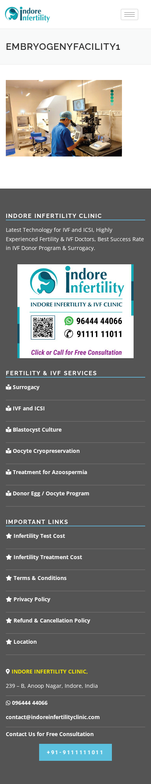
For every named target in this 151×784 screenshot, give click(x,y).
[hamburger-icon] (129, 14)
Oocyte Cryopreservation (45, 450)
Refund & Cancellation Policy (51, 620)
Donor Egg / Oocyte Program (51, 493)
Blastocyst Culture (36, 429)
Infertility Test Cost (38, 535)
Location (24, 641)
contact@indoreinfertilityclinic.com (53, 717)
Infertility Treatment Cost (47, 557)
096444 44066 (29, 702)
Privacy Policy (31, 599)
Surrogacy (25, 387)
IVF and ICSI (28, 408)
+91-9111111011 (75, 752)
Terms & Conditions (39, 578)
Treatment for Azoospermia (49, 472)
